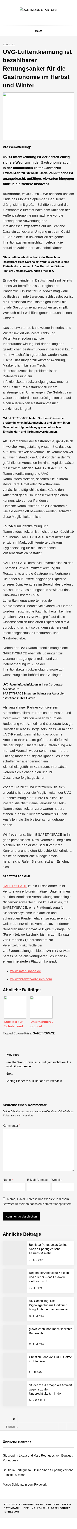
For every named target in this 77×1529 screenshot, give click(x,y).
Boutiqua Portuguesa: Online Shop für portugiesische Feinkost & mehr (48, 1249)
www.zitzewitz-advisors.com (31, 979)
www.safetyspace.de (25, 971)
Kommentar (11, 1125)
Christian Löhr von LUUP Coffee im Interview (45, 1475)
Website (56, 1179)
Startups (9, 44)
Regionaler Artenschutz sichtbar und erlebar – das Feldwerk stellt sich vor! (50, 1277)
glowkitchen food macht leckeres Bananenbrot (44, 1460)
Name (8, 1179)
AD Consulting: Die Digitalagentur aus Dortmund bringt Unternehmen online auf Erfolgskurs (47, 1445)
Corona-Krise (22, 1033)
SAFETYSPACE (15, 886)
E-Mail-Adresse (38, 1179)
